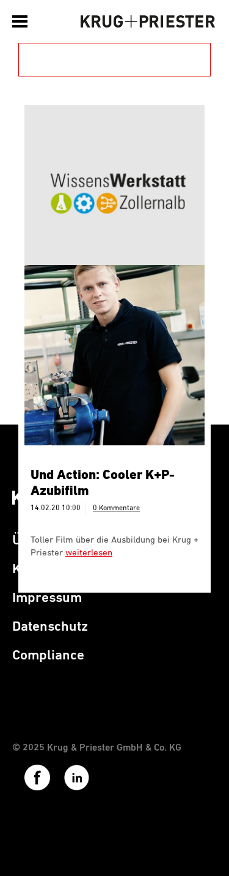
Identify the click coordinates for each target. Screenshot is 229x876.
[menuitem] (21, 18)
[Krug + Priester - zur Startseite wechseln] (148, 21)
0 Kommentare (116, 508)
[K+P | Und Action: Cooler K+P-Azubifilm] (114, 355)
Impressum (47, 598)
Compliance (48, 655)
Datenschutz (50, 627)
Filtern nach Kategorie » (102, 59)
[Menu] (21, 21)
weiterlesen (88, 552)
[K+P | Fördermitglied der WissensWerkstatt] (114, 195)
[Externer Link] (32, 788)
